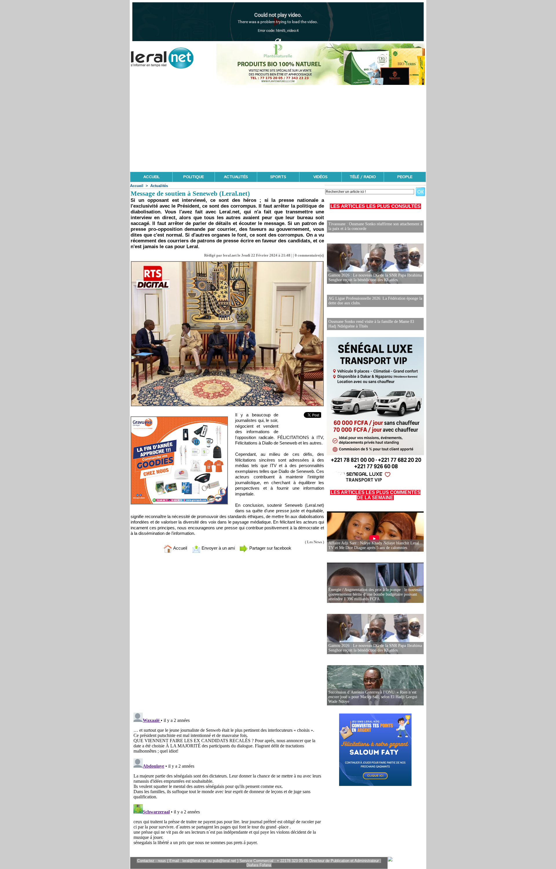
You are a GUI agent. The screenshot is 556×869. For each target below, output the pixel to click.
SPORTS (278, 177)
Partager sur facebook (269, 548)
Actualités (159, 186)
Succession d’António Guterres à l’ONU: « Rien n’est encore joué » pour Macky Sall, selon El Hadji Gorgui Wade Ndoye (372, 697)
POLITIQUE (193, 177)
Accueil (136, 186)
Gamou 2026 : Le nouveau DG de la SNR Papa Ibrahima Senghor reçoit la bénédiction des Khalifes (375, 277)
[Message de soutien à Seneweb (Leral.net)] (227, 263)
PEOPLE (404, 177)
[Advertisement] (278, 128)
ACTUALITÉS (236, 177)
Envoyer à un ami (217, 548)
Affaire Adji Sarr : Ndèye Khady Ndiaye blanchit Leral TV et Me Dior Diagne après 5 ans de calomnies (373, 545)
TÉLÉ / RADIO (363, 177)
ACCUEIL (151, 177)
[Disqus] (227, 633)
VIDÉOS (320, 177)
